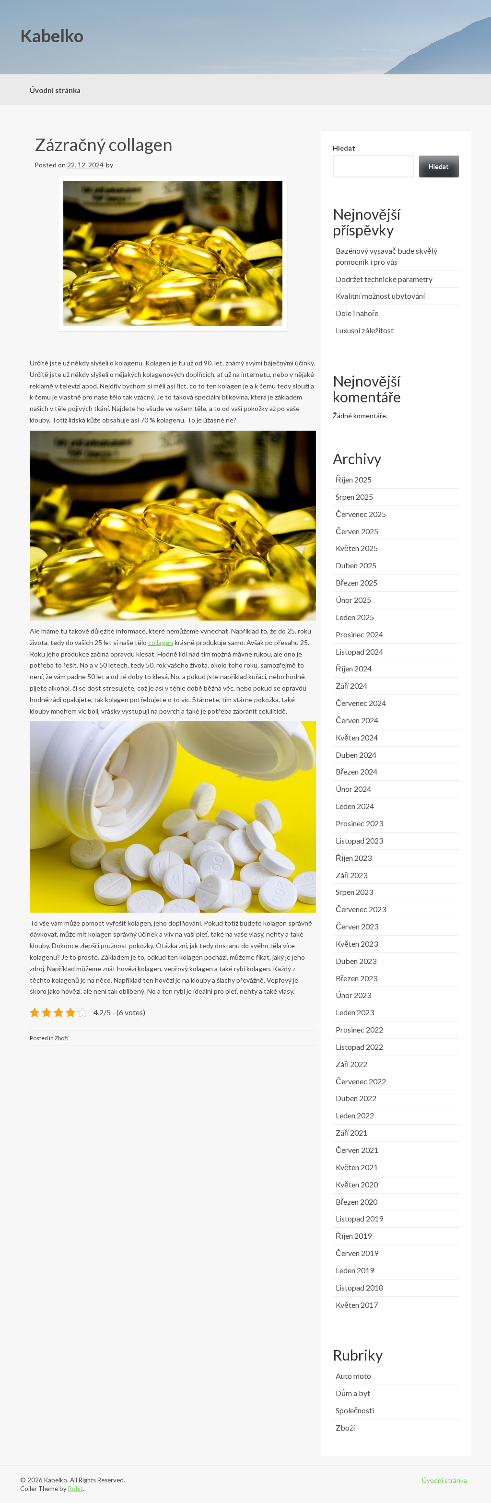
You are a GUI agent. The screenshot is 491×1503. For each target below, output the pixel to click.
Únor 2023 (353, 994)
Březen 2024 (356, 771)
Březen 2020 (356, 1201)
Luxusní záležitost (365, 330)
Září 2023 (351, 875)
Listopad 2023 (359, 840)
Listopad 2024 (359, 651)
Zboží (62, 1038)
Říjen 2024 (354, 668)
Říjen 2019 (354, 1235)
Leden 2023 (355, 1012)
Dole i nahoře (357, 312)
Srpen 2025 (354, 496)
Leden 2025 (355, 617)
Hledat (344, 148)
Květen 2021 (357, 1167)
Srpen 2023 (354, 891)
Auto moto (353, 1375)
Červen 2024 (357, 720)
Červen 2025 (357, 531)
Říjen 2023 (354, 857)
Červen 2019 (357, 1252)
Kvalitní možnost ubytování (380, 295)
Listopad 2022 (359, 1046)
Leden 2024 (355, 805)
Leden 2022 (355, 1115)
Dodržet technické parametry (384, 278)
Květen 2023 (357, 943)
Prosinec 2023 (359, 823)
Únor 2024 (353, 788)
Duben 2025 (356, 565)
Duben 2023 (356, 960)
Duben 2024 (356, 754)
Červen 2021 (357, 1149)
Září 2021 (351, 1132)
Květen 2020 (357, 1184)
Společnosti (355, 1410)
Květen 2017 (357, 1304)
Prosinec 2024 (359, 634)
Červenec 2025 (361, 513)
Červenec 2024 (361, 702)
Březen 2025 (356, 582)
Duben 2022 (356, 1098)
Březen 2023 (356, 978)
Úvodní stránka (55, 90)
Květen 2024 (357, 737)
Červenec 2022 (361, 1081)
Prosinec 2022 (359, 1029)
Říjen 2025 (354, 479)
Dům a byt (353, 1392)
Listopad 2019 (359, 1218)
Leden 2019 (355, 1270)
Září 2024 (351, 685)
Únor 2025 (353, 599)
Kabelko (51, 35)
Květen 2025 (357, 547)
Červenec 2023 (361, 909)
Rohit (75, 1488)
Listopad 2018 (359, 1287)
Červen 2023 (357, 926)
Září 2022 (351, 1064)
